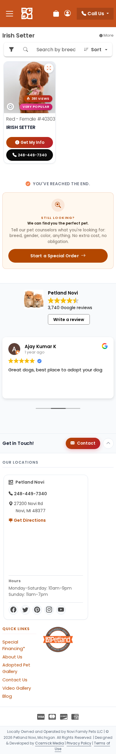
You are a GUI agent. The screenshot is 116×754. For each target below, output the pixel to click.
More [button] (108, 35)
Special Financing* (13, 645)
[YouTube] (61, 610)
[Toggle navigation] (9, 13)
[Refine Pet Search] (11, 50)
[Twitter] (25, 610)
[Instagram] (49, 610)
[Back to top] (108, 443)
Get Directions (29, 520)
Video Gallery (16, 688)
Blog (7, 696)
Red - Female (30, 119)
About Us (12, 657)
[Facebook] (13, 610)
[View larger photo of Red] (49, 68)
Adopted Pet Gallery (16, 668)
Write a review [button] (68, 320)
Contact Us (14, 680)
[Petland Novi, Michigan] (26, 13)
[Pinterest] (37, 610)
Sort (96, 49)
